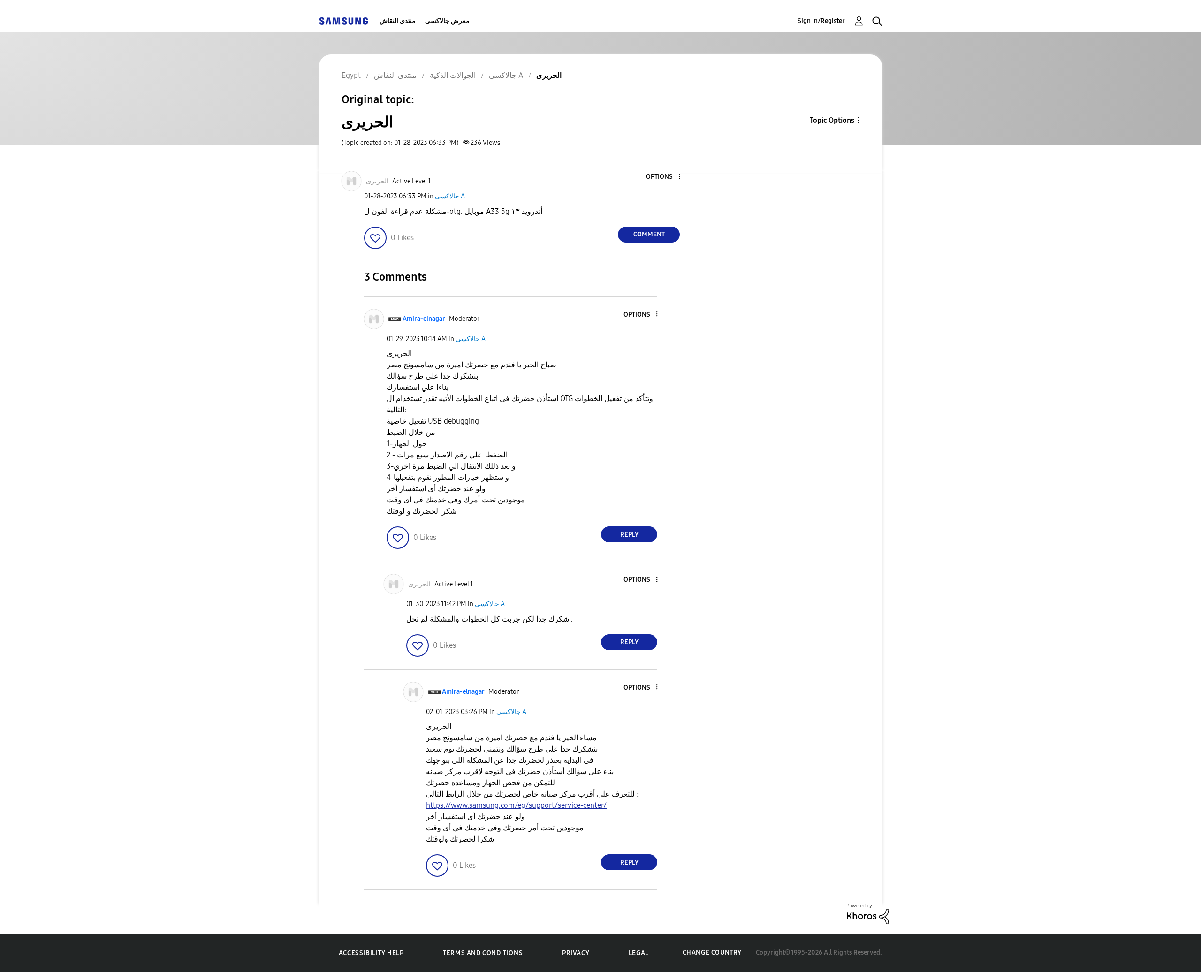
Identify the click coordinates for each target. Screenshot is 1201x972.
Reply (629, 535)
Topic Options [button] (832, 120)
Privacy (575, 953)
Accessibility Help (371, 953)
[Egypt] (343, 20)
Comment (649, 234)
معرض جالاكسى (447, 21)
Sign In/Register (821, 21)
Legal (639, 953)
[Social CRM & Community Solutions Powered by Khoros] (868, 913)
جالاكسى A (450, 196)
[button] (663, 177)
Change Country (712, 953)
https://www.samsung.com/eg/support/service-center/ (516, 805)
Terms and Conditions (483, 953)
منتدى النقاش (398, 21)
